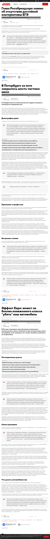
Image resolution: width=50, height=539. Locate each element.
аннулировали (13, 56)
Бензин (16, 521)
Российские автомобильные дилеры (25, 466)
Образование (33, 73)
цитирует (19, 44)
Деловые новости (27, 295)
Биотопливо (23, 519)
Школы (37, 73)
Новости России (10, 73)
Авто (19, 519)
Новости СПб (21, 295)
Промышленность (29, 519)
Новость (5, 73)
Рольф (21, 392)
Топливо (34, 519)
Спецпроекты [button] (23, 4)
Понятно (46, 536)
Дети (40, 295)
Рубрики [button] (15, 4)
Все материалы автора (14, 22)
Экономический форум (22, 73)
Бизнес (32, 295)
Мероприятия (31, 4)
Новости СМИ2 (5, 80)
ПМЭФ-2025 (16, 73)
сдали (24, 61)
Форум (29, 73)
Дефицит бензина (39, 519)
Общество (36, 295)
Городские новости (5, 296)
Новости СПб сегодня (14, 295)
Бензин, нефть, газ (5, 521)
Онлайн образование (7, 295)
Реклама (38, 4)
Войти (45, 4)
